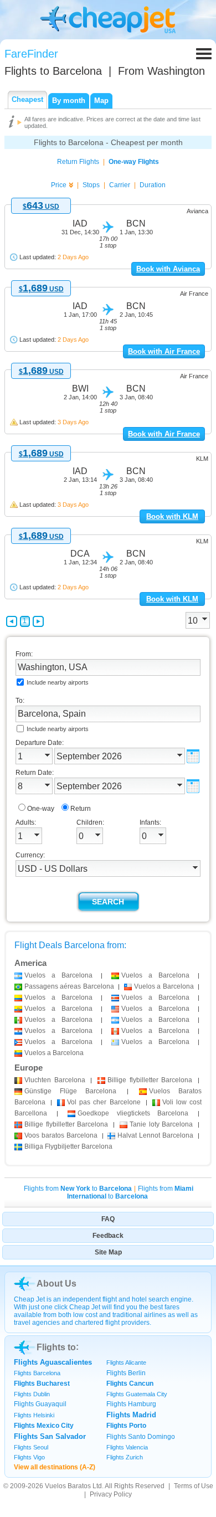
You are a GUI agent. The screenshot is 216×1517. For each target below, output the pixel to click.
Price (58, 185)
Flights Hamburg (131, 1404)
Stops (91, 185)
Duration (153, 185)
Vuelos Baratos (68, 1486)
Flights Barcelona (37, 1373)
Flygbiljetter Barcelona (68, 1146)
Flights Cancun (129, 1383)
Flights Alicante (126, 1362)
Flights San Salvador (50, 1436)
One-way (40, 809)
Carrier (119, 185)
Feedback (108, 1236)
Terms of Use (193, 1486)
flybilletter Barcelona (149, 1080)
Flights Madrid (131, 1415)
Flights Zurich (124, 1457)
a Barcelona (58, 975)
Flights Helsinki (34, 1415)
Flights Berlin (126, 1373)
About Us (56, 1283)
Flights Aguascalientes (53, 1362)
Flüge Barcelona (70, 1091)
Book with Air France (164, 351)
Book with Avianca (168, 269)
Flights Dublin (32, 1394)
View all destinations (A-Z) (54, 1467)
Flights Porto (126, 1425)
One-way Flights (134, 162)
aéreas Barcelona (69, 986)
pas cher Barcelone (103, 1102)
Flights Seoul (31, 1447)
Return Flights (78, 162)
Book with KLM (172, 516)
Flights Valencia (127, 1447)
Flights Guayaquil (40, 1404)
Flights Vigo (29, 1457)
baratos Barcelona (60, 1135)
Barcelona (54, 1080)
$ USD (41, 206)
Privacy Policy (111, 1494)
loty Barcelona (161, 1124)
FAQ (108, 1219)
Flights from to (78, 1188)
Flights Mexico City (44, 1425)
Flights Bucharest (42, 1383)
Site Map (108, 1252)
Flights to (53, 71)
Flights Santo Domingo (140, 1437)
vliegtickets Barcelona (133, 1113)
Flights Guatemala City (136, 1394)
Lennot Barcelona (155, 1135)
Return (80, 809)
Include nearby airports (58, 682)
